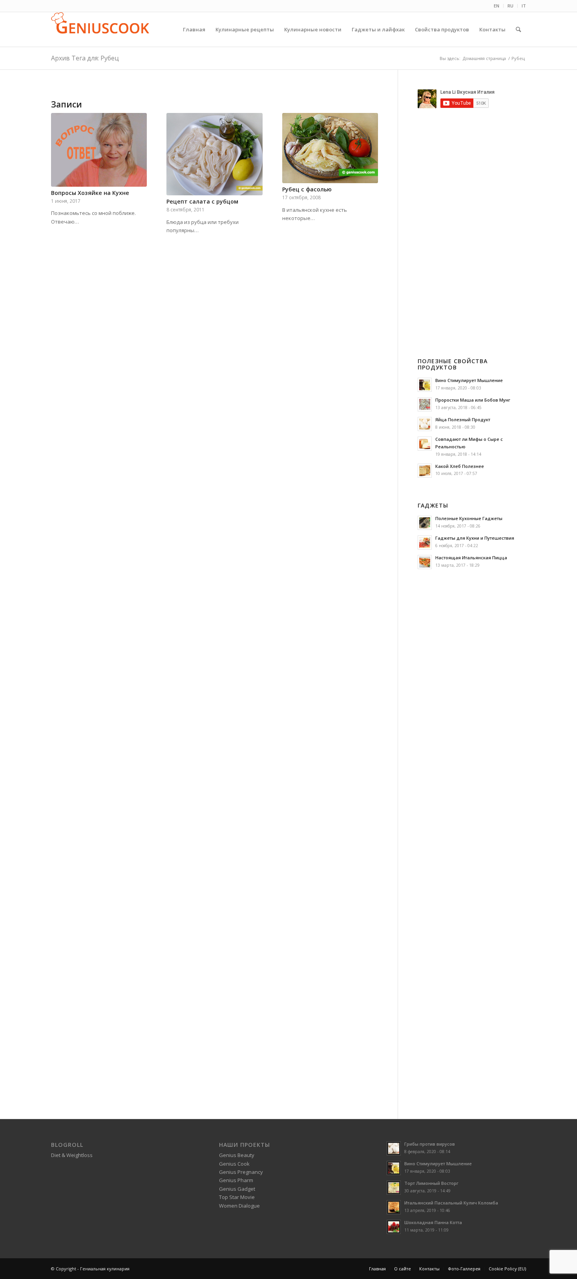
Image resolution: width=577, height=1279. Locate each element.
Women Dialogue (239, 1205)
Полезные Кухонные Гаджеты (468, 518)
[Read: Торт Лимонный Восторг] (394, 1188)
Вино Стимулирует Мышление (469, 380)
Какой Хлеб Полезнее (459, 466)
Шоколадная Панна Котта (433, 1222)
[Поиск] (518, 29)
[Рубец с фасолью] (330, 148)
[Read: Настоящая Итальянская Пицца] (425, 562)
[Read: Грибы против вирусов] (394, 1148)
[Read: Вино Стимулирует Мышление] (425, 385)
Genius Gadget (237, 1188)
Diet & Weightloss (72, 1155)
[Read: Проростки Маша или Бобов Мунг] (425, 404)
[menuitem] (497, 6)
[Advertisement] (484, 221)
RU (510, 6)
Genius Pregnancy (241, 1171)
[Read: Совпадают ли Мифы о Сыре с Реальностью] (425, 444)
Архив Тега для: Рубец (85, 58)
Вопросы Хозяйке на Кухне (90, 192)
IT (524, 6)
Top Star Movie (237, 1197)
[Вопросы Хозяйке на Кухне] (99, 150)
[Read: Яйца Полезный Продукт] (425, 424)
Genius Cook (234, 1163)
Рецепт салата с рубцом (202, 201)
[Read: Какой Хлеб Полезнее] (425, 471)
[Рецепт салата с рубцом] (214, 154)
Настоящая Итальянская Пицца (471, 557)
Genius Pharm (236, 1180)
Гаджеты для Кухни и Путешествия (474, 538)
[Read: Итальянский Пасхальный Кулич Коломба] (394, 1207)
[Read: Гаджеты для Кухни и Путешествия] (425, 542)
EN (496, 6)
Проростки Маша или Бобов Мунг (472, 400)
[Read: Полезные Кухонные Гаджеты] (425, 523)
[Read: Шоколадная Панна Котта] (394, 1227)
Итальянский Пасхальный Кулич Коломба (451, 1203)
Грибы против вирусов (429, 1144)
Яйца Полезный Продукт (462, 419)
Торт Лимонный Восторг (431, 1183)
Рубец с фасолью (307, 189)
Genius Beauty (236, 1155)
